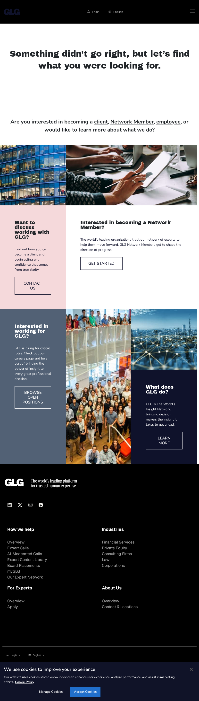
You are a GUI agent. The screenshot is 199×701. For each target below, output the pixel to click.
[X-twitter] (20, 505)
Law (105, 559)
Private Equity (114, 548)
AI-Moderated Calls (24, 553)
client (101, 121)
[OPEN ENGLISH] (43, 655)
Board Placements (23, 565)
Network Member (132, 121)
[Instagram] (30, 505)
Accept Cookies (85, 692)
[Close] (191, 669)
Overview (16, 542)
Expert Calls (18, 548)
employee (168, 121)
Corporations (113, 565)
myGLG (13, 571)
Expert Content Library (27, 559)
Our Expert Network (25, 577)
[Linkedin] (9, 505)
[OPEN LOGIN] (19, 655)
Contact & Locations (120, 606)
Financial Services (118, 542)
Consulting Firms (117, 553)
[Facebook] (40, 505)
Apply (12, 606)
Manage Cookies (51, 692)
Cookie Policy (24, 682)
